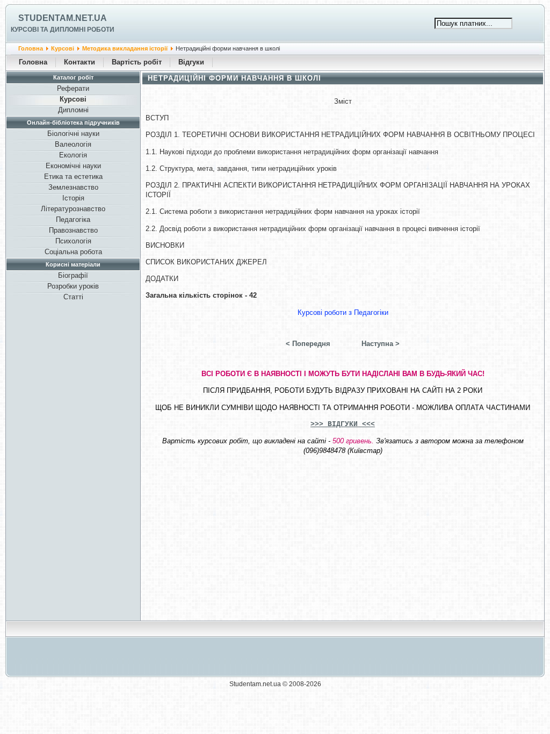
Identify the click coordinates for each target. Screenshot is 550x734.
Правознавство (73, 230)
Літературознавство (73, 209)
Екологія (73, 155)
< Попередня (308, 344)
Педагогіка (73, 219)
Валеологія (73, 144)
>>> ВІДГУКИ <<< (342, 424)
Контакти (79, 62)
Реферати (73, 88)
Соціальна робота (73, 252)
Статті (73, 297)
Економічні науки (73, 166)
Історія (73, 198)
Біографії (73, 275)
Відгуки (191, 62)
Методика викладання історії (125, 48)
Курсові (62, 48)
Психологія (73, 241)
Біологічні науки (73, 133)
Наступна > (380, 344)
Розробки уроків (73, 286)
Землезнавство (73, 187)
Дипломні (73, 110)
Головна (30, 48)
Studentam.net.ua (62, 18)
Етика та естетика (73, 176)
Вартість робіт (137, 62)
